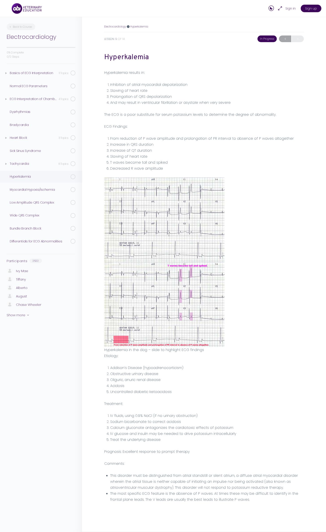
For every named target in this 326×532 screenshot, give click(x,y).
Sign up (311, 8)
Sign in (290, 8)
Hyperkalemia (139, 26)
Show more (16, 315)
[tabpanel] (204, 286)
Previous (285, 38)
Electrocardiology (115, 26)
